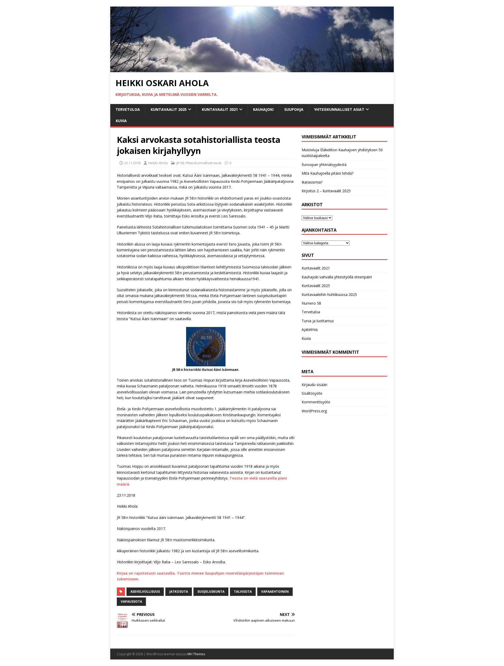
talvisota (243, 591)
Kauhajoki (263, 109)
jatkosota (178, 591)
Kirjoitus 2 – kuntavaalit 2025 (326, 190)
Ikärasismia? (312, 182)
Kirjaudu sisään (314, 384)
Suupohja (293, 109)
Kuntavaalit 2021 (220, 109)
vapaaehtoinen (275, 591)
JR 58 (180, 162)
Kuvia (121, 120)
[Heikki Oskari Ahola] (252, 69)
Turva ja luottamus (318, 320)
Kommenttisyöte (316, 401)
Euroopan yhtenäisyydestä (324, 164)
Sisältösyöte (312, 393)
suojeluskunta (210, 591)
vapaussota (131, 601)
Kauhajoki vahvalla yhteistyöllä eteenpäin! (337, 276)
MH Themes (196, 654)
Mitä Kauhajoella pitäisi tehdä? (327, 173)
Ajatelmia (310, 329)
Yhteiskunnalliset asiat (339, 109)
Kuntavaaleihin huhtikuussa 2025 (329, 294)
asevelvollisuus (145, 591)
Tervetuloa (128, 109)
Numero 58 (311, 303)
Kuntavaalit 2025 (169, 109)
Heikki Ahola (158, 162)
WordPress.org (314, 410)
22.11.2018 (132, 162)
